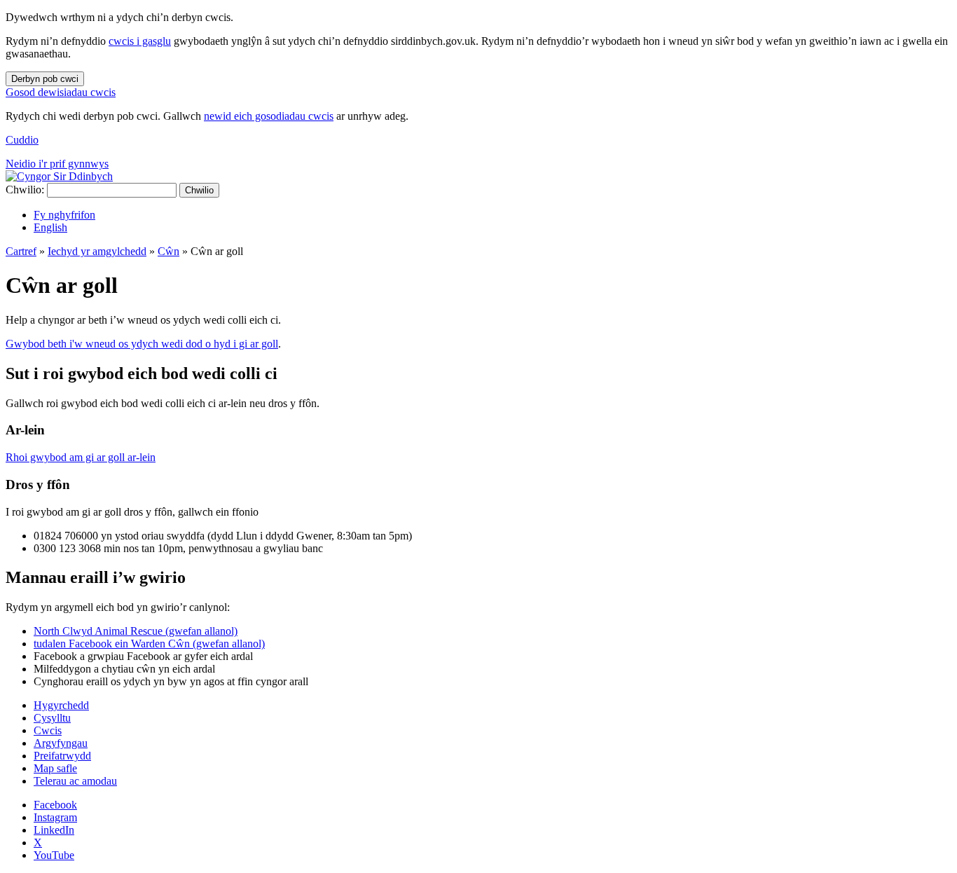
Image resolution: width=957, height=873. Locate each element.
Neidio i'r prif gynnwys (57, 164)
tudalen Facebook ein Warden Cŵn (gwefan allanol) (149, 643)
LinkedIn (54, 830)
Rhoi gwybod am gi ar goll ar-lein (81, 457)
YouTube (54, 855)
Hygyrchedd (61, 705)
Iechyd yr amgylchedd (97, 251)
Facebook (55, 805)
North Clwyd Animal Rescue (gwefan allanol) (135, 631)
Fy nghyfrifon (64, 215)
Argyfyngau (61, 743)
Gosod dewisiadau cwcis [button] (61, 92)
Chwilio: (25, 189)
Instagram (55, 817)
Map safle (55, 768)
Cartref (21, 251)
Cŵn (168, 251)
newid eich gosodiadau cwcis (268, 116)
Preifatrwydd (62, 756)
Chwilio (199, 190)
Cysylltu (52, 718)
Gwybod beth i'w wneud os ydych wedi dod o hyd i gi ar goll (142, 344)
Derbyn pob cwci (44, 79)
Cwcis (48, 730)
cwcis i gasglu (140, 41)
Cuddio (22, 140)
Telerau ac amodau (75, 781)
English (50, 227)
